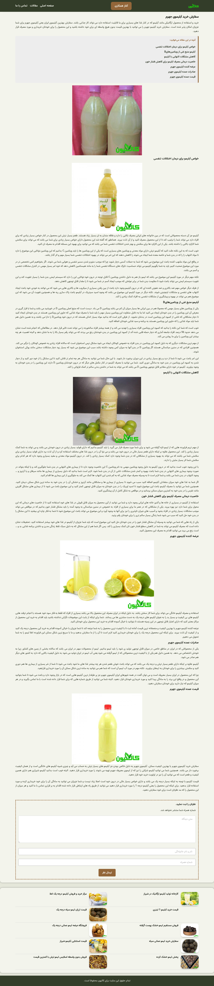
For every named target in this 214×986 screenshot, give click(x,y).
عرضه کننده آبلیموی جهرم (182, 67)
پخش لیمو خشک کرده (167, 957)
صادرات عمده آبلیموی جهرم (181, 72)
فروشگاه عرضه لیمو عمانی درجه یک (69, 926)
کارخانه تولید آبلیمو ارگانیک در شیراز (161, 894)
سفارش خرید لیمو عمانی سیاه (163, 941)
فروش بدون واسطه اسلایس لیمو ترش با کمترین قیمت (60, 957)
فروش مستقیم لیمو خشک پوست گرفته (159, 926)
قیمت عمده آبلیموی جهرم (182, 77)
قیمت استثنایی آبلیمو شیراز (73, 941)
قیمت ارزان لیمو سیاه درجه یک (71, 910)
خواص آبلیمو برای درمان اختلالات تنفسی (175, 47)
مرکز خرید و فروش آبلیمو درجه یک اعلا (68, 894)
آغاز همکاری (121, 6)
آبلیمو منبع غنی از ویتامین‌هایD (179, 52)
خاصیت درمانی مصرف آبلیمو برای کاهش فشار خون (170, 62)
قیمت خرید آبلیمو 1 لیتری (165, 910)
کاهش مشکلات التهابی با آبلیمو (179, 57)
